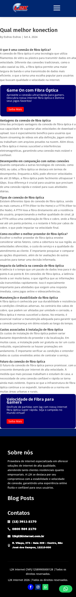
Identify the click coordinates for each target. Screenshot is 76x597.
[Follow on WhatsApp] (45, 587)
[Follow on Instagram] (38, 587)
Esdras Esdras (12, 37)
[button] (65, 589)
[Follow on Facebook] (31, 587)
